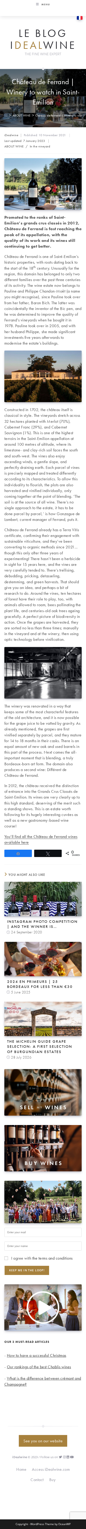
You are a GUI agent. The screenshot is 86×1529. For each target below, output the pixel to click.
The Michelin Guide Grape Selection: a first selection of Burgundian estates (39, 1046)
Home (21, 1469)
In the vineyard (40, 146)
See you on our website (43, 1440)
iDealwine (11, 135)
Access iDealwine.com (51, 1469)
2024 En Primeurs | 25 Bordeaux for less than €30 (40, 984)
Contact (37, 1479)
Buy (52, 1479)
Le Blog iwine (43, 39)
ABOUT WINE (14, 146)
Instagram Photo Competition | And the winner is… (42, 924)
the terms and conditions (52, 1258)
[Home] (6, 115)
